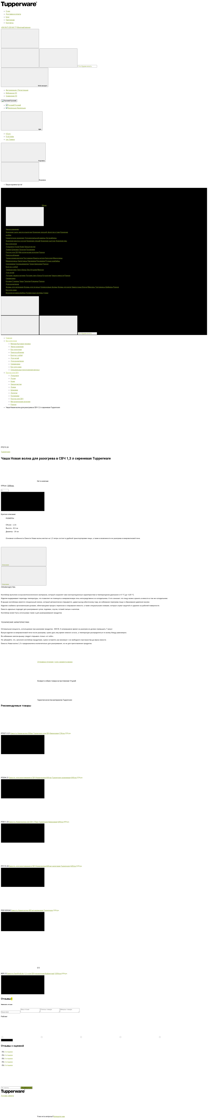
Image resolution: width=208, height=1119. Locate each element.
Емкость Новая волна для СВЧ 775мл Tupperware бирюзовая (33, 822)
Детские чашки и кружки (15, 275)
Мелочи (40, 270)
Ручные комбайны (52, 261)
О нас (8, 11)
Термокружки (11, 270)
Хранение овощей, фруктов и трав (46, 232)
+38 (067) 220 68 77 (8, 27)
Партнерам (10, 20)
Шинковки (38, 264)
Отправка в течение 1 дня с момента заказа (54, 662)
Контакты (9, 23)
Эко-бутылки (32, 270)
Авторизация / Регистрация (17, 90)
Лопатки (22, 250)
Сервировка (10, 278)
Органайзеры (51, 238)
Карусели (49, 258)
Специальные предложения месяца (25, 370)
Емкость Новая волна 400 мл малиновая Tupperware (32, 910)
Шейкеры (109, 287)
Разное (42, 252)
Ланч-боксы (21, 270)
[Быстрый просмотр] (63, 753)
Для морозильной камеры (35, 238)
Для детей (10, 273)
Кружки (9, 281)
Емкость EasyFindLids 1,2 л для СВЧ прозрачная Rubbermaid (30, 974)
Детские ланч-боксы (34, 275)
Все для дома (11, 290)
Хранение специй (33, 241)
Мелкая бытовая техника (21, 344)
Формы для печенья (32, 287)
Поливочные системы (34, 293)
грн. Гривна (10, 139)
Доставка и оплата (13, 14)
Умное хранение (12, 229)
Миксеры (91, 287)
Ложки (8, 250)
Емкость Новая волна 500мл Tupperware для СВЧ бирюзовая (34, 733)
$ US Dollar (10, 137)
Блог (8, 17)
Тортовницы (100, 287)
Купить (4, 510)
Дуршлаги (10, 247)
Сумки (45, 293)
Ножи (22, 247)
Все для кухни (11, 244)
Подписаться (26, 1088)
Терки (31, 264)
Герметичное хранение (15, 238)
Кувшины (34, 281)
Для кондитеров (12, 284)
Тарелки (27, 281)
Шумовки (15, 250)
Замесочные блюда (79, 287)
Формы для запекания (15, 287)
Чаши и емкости (58, 275)
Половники (30, 250)
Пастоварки (28, 258)
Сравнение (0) (11, 96)
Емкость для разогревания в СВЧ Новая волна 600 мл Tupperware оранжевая (40, 778)
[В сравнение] (55, 428)
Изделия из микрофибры (16, 293)
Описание (5, 565)
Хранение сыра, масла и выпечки (19, 232)
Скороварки (10, 264)
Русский (13, 101)
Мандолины (57, 258)
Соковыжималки (22, 264)
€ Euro (8, 134)
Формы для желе (64, 287)
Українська (21, 108)
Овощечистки (29, 247)
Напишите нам (59, 1116)
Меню (44, 205)
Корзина (41, 161)
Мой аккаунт (42, 86)
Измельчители (39, 258)
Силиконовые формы (48, 287)
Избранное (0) (11, 93)
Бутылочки (46, 275)
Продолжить (7, 1040)
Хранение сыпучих (48, 241)
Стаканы (15, 281)
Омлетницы (22, 261)
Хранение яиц (61, 241)
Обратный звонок (23, 27)
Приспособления (12, 255)
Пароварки (31, 261)
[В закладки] (19, 428)
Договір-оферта (7, 1096)
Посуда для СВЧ (12, 252)
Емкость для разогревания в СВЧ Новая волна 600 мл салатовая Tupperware (39, 866)
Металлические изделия (29, 252)
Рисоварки (40, 261)
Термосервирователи (14, 258)
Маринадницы (11, 261)
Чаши (21, 281)
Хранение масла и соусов (16, 241)
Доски (16, 247)
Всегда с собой (12, 267)
